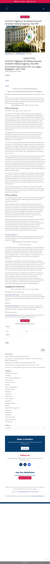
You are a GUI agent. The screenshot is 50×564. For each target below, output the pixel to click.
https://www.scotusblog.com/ (12, 306)
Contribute (25, 448)
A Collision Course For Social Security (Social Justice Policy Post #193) (22, 365)
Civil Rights (7, 375)
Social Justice (8, 410)
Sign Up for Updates (25, 477)
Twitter (7, 80)
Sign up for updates (21, 1)
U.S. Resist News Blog (10, 419)
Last (27, 331)
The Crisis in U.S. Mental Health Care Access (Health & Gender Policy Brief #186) (25, 367)
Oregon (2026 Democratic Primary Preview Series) (17, 356)
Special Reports (9, 412)
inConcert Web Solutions (38, 496)
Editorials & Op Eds (9, 382)
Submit (7, 342)
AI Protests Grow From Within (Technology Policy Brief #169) (20, 362)
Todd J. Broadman (20, 54)
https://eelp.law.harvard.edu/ (12, 295)
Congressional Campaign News (12, 378)
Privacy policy (35, 491)
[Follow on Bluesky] (29, 464)
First (7, 331)
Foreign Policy (8, 396)
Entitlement (8, 391)
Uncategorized (8, 421)
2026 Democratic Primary (11, 373)
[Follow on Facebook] (20, 464)
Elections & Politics (9, 389)
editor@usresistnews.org (24, 491)
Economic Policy (9, 380)
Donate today (32, 1)
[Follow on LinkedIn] (25, 464)
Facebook (7, 75)
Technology (8, 414)
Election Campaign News (11, 387)
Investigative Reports (10, 403)
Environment (8, 54)
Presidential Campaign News (12, 408)
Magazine (7, 405)
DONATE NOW (25, 17)
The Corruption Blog (10, 417)
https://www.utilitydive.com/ (12, 315)
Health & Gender (9, 398)
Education (7, 385)
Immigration (8, 401)
